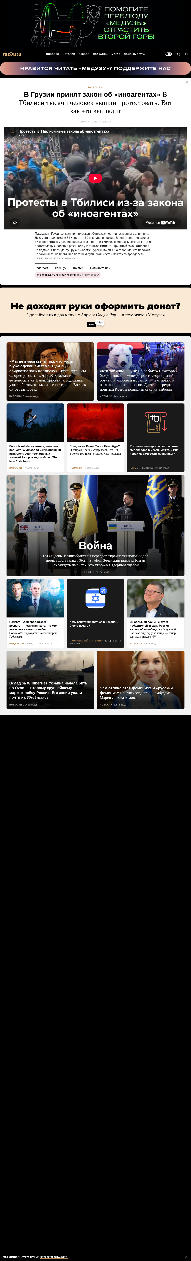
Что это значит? (52, 1257)
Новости (52, 54)
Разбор (84, 54)
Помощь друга (134, 54)
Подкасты (100, 54)
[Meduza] (12, 54)
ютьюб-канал (66, 257)
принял (74, 233)
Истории (69, 54)
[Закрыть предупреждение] (186, 1257)
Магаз (116, 54)
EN (187, 54)
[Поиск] (178, 54)
